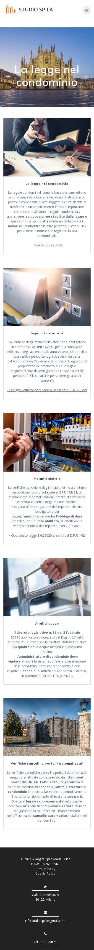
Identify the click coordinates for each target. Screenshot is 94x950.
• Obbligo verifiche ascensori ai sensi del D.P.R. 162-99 (47, 390)
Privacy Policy (45, 868)
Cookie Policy (45, 873)
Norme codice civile (48, 245)
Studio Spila (36, 9)
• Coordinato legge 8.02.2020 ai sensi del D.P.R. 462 (47, 535)
